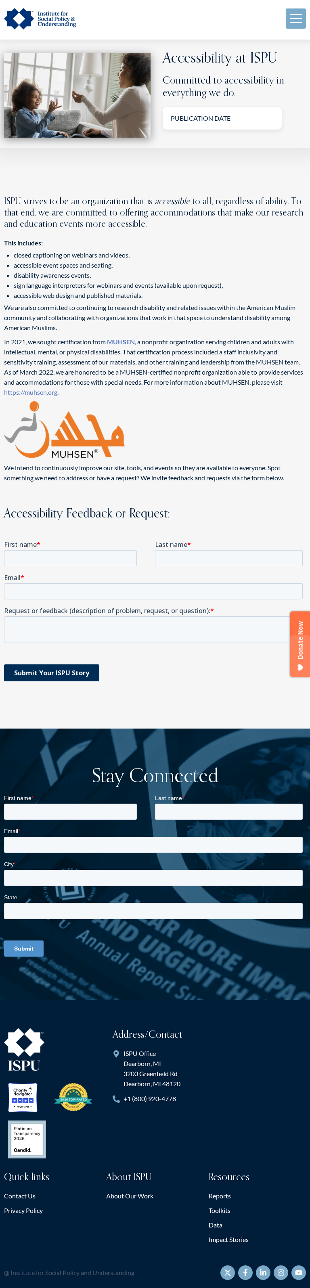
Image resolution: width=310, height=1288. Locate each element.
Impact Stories (229, 1239)
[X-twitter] (227, 1272)
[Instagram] (281, 1272)
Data (215, 1225)
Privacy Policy (23, 1210)
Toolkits (219, 1210)
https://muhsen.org (30, 392)
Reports (220, 1196)
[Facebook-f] (245, 1272)
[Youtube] (298, 1272)
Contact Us (20, 1196)
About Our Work (129, 1196)
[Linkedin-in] (263, 1272)
